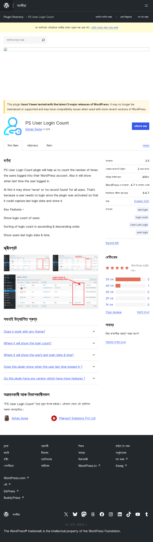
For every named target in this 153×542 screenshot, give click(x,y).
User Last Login (139, 224)
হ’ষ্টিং (6, 459)
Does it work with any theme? (24, 331)
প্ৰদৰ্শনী (44, 446)
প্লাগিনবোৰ (46, 459)
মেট (7, 484)
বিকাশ (49, 145)
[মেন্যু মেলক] (147, 5)
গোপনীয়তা (9, 466)
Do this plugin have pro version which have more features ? (44, 378)
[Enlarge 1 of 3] (44, 260)
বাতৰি (6, 453)
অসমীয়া (16, 514)
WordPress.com (16, 478)
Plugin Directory (14, 16)
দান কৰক (122, 459)
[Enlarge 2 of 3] (93, 260)
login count (142, 217)
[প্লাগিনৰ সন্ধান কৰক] (43, 40)
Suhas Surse (33, 129)
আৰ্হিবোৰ (45, 466)
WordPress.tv (89, 466)
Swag (121, 466)
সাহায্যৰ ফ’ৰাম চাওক (116, 342)
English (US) (141, 201)
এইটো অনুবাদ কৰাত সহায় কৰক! (104, 27)
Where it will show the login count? (27, 343)
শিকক (81, 446)
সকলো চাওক (143, 312)
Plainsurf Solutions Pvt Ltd (77, 418)
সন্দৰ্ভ (6, 446)
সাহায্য (146, 145)
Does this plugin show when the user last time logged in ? (43, 367)
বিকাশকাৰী (83, 459)
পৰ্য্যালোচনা (32, 145)
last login (143, 209)
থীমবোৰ (44, 453)
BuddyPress (14, 498)
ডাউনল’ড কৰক (140, 126)
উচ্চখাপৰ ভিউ (112, 243)
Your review (114, 312)
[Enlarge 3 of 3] (93, 279)
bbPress (11, 491)
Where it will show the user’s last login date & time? (39, 355)
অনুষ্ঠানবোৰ (121, 453)
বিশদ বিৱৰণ (13, 145)
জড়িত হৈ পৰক (123, 446)
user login (142, 232)
